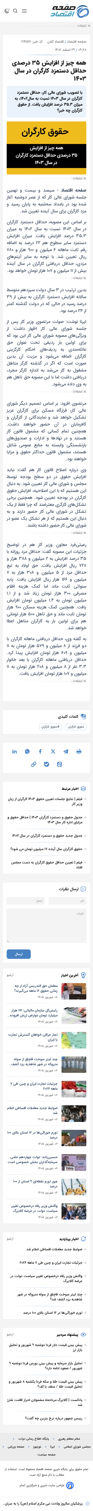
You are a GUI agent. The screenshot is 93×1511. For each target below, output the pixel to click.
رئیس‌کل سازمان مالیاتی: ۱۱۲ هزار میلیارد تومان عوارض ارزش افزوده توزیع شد (34, 1013)
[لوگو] (69, 11)
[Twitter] (53, 751)
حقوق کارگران (76, 726)
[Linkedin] (14, 751)
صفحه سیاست (46, 1455)
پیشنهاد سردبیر (67, 1334)
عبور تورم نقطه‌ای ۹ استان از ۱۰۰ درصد (35, 1184)
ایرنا (52, 1447)
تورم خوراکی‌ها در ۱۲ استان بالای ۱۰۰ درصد (32, 1135)
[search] (15, 10)
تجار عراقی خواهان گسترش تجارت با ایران (33, 1037)
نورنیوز (37, 1447)
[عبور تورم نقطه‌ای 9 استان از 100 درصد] (74, 1187)
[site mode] (7, 11)
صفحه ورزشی (16, 1447)
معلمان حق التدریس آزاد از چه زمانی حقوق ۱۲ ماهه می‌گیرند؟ (36, 988)
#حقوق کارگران (50, 726)
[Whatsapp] (27, 751)
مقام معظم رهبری (69, 1439)
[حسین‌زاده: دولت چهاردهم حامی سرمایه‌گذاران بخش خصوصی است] (74, 1162)
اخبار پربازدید (68, 1238)
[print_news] (79, 751)
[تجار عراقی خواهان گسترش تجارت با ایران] (74, 1040)
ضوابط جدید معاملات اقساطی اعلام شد (32, 1110)
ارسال (19, 954)
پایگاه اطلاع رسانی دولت (33, 1439)
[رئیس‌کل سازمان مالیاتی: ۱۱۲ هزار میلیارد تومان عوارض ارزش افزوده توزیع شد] (74, 1015)
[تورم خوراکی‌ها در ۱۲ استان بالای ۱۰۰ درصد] (74, 1138)
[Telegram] (66, 751)
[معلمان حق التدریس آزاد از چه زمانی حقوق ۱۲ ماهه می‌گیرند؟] (74, 991)
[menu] (24, 10)
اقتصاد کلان (55, 41)
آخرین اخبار (69, 975)
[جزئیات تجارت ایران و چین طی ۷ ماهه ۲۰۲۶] (74, 1089)
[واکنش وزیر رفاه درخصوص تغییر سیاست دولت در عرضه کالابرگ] (74, 1211)
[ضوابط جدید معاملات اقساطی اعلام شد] (74, 1113)
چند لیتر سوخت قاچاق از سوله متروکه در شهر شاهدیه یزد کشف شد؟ (34, 1062)
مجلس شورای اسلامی (77, 1447)
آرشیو (10, 975)
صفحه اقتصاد (76, 41)
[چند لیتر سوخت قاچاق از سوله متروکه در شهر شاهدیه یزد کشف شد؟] (74, 1064)
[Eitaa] (59, 764)
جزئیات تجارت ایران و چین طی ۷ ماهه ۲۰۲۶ (34, 1086)
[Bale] (47, 764)
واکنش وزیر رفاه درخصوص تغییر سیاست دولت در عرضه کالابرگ (34, 1208)
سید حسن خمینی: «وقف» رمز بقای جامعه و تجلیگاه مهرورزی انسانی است (45, 1506)
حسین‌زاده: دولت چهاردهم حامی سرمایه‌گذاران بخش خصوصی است (33, 1160)
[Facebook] (40, 751)
